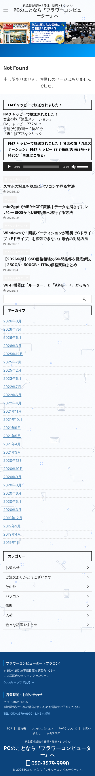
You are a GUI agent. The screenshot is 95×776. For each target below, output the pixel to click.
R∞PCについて (68, 728)
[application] (47, 166)
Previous (91, 29)
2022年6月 (12, 395)
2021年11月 (12, 411)
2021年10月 (12, 419)
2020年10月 (13, 468)
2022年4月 (12, 403)
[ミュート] (73, 166)
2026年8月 (12, 321)
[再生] (9, 166)
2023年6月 (12, 378)
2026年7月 (12, 329)
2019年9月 (12, 526)
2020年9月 (12, 477)
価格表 (22, 728)
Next (4, 29)
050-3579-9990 (49, 763)
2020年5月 (12, 501)
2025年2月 (12, 370)
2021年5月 (12, 436)
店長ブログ (53, 733)
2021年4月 (12, 444)
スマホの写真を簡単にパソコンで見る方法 (39, 186)
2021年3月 (12, 452)
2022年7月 (12, 386)
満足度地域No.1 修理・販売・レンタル (47, 741)
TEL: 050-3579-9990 (18, 713)
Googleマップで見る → (19, 682)
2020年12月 (13, 460)
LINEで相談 (42, 713)
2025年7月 (12, 362)
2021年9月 (12, 427)
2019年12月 (12, 518)
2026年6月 (12, 337)
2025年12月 (13, 354)
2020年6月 (12, 493)
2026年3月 (12, 345)
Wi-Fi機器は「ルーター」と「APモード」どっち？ (46, 285)
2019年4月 (12, 534)
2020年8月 (12, 485)
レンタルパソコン (42, 728)
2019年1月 (11, 542)
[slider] (83, 166)
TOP (9, 728)
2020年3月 (12, 509)
